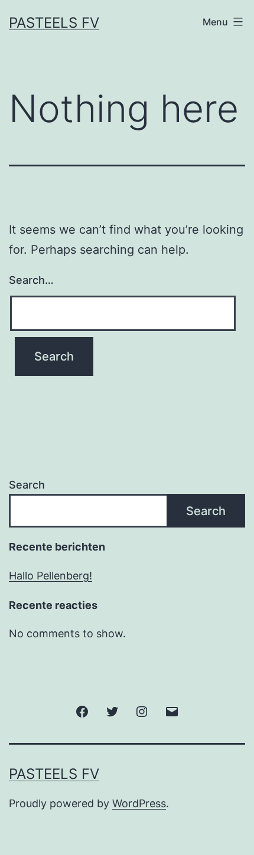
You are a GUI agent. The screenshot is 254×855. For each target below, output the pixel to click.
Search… (31, 280)
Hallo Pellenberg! (50, 575)
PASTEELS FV (54, 22)
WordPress (139, 803)
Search (27, 485)
